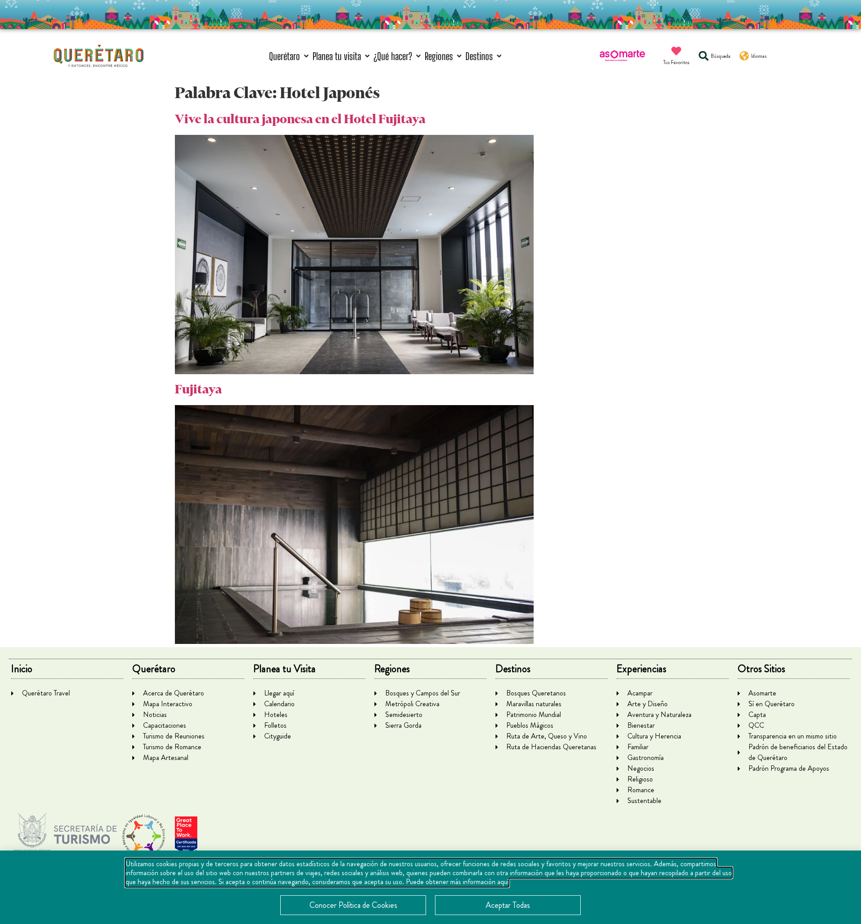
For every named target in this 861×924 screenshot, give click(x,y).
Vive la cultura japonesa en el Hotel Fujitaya (300, 119)
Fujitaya (198, 389)
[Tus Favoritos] (676, 51)
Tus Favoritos (676, 62)
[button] (289, 56)
